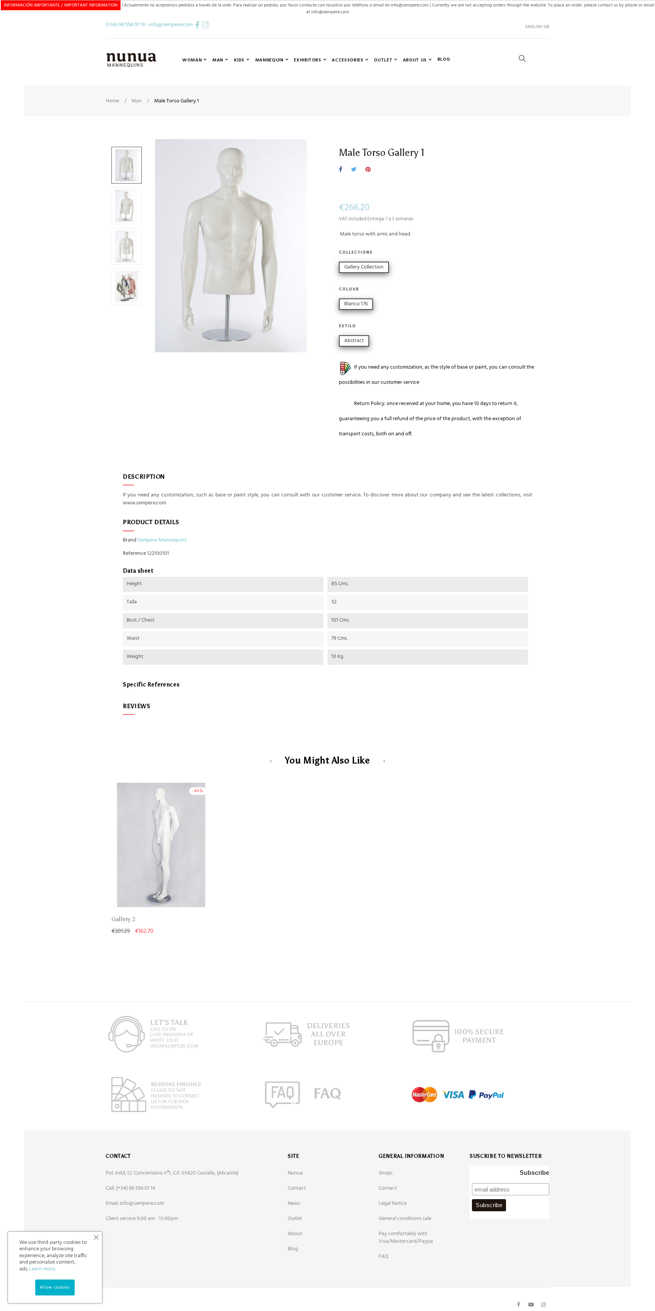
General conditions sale (405, 1218)
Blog (293, 1249)
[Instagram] (543, 1304)
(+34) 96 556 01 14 (125, 24)
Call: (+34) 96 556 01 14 (130, 1188)
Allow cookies (55, 1287)
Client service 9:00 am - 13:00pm (142, 1218)
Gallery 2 (123, 919)
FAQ (384, 1256)
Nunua (295, 1173)
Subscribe (534, 1173)
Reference (134, 553)
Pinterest (368, 170)
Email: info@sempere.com (135, 1203)
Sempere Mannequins (162, 540)
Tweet (354, 170)
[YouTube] (531, 1304)
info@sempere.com (171, 24)
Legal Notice (393, 1203)
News (294, 1203)
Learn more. (42, 1269)
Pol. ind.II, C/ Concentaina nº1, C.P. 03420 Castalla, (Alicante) (172, 1173)
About (295, 1233)
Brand (129, 540)
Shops (386, 1173)
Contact (297, 1188)
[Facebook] (518, 1304)
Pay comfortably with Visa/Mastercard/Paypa (406, 1237)
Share (340, 170)
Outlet (295, 1218)
